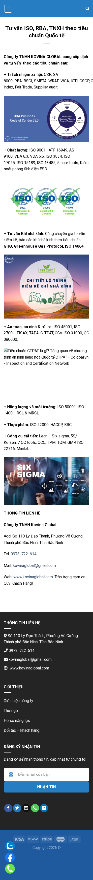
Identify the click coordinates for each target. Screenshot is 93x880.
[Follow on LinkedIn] (44, 808)
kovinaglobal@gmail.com (34, 565)
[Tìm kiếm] (87, 8)
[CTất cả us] (35, 808)
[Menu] (8, 9)
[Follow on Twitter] (17, 808)
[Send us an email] (26, 808)
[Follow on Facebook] (8, 808)
